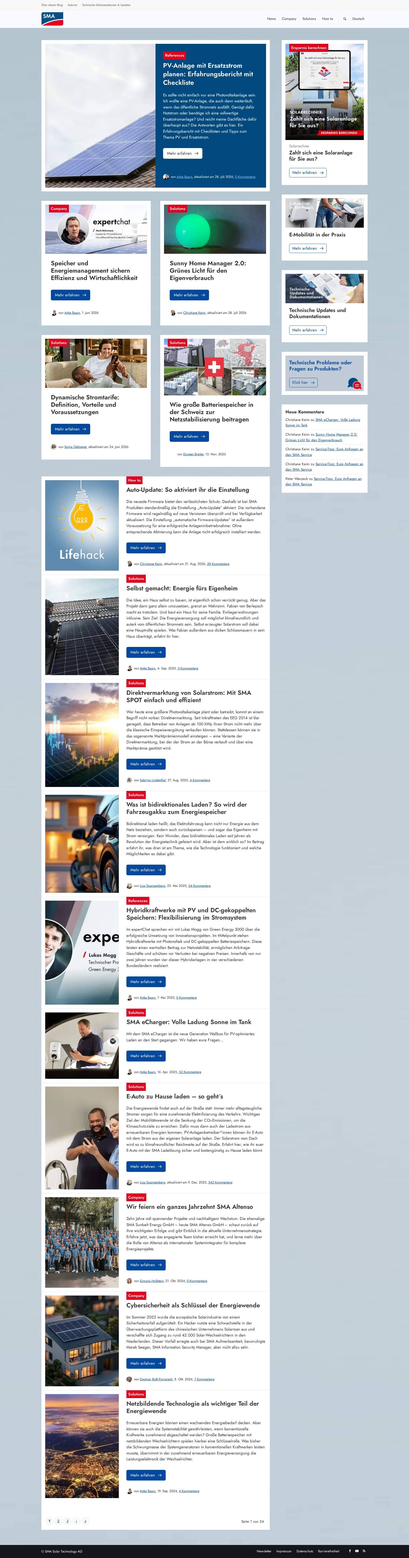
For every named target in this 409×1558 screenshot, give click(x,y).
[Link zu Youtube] (356, 1550)
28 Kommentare (218, 563)
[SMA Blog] (55, 19)
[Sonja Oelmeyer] (54, 447)
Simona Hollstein (152, 1280)
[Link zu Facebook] (349, 1550)
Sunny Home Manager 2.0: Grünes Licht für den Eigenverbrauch (321, 437)
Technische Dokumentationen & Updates (106, 5)
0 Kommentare (245, 176)
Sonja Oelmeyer (75, 446)
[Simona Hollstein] (129, 1281)
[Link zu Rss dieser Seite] (364, 1550)
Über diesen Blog (52, 5)
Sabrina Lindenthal (153, 780)
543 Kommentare (220, 1182)
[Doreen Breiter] (172, 454)
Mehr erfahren (179, 153)
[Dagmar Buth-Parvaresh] (129, 1379)
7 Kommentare (204, 1379)
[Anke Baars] (166, 177)
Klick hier (300, 382)
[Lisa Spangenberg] (129, 886)
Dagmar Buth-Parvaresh (156, 1379)
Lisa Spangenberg (152, 885)
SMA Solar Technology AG (63, 1551)
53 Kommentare (190, 1072)
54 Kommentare (199, 885)
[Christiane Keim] (172, 313)
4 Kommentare (200, 780)
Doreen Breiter (193, 454)
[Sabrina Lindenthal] (129, 780)
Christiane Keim (194, 312)
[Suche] (344, 19)
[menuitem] (52, 6)
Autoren (72, 5)
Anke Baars (184, 176)
